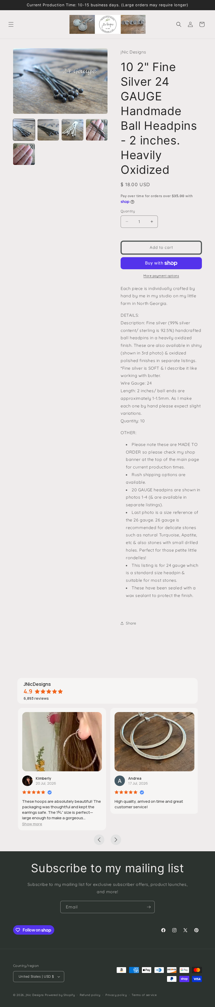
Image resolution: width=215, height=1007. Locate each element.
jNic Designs (35, 995)
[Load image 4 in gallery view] (97, 130)
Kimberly (43, 778)
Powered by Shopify (60, 995)
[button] (11, 24)
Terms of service (144, 995)
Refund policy (90, 995)
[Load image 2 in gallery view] (48, 130)
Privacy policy (116, 995)
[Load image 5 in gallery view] (24, 154)
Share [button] (131, 623)
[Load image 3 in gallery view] (72, 130)
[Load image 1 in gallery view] (24, 130)
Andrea (134, 778)
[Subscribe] (148, 907)
